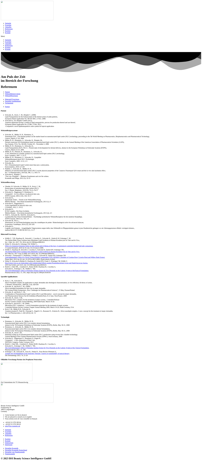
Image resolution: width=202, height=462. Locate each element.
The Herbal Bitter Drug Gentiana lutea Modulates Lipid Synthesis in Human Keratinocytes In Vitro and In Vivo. (42, 252)
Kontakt (7, 33)
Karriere (8, 31)
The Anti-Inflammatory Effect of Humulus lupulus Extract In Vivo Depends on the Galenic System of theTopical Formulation (46, 271)
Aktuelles (8, 27)
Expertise (8, 25)
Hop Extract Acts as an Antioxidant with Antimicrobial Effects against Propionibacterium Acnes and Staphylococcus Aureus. (46, 263)
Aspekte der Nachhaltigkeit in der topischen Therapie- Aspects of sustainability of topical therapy (37, 353)
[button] (101, 36)
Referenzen (9, 29)
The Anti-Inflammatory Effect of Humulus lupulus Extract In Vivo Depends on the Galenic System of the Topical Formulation (47, 348)
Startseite (8, 23)
